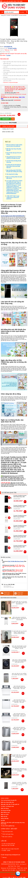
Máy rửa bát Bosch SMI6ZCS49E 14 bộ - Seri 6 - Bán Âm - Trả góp (19, 701)
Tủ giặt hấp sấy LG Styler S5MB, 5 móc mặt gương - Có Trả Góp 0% (19, 756)
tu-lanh (8, 15)
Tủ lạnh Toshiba (12, 48)
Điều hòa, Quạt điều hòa (7, 802)
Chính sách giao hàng (7, 834)
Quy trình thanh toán (7, 831)
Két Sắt (3, 820)
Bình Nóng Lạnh (5, 812)
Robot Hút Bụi (4, 818)
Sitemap (4, 857)
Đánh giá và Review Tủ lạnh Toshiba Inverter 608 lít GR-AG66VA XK (14, 145)
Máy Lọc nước (5, 814)
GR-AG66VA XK (8, 46)
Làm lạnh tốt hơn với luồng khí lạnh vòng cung (13, 161)
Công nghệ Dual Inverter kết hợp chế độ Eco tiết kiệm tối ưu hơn (13, 157)
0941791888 (13, 122)
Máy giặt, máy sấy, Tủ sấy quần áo (10, 804)
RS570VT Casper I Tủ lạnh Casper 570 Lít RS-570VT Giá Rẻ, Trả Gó (19, 783)
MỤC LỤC (8, 141)
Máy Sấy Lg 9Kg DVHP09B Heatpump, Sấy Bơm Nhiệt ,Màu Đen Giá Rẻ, (19, 661)
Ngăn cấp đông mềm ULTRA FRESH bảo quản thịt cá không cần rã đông (14, 170)
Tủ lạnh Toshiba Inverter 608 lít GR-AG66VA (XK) (12, 215)
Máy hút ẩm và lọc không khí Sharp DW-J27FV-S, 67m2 (19, 674)
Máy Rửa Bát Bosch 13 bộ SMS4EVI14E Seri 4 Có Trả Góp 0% (19, 742)
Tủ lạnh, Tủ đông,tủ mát (7, 806)
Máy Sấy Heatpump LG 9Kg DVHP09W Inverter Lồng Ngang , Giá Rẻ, (19, 647)
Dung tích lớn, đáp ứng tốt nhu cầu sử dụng (14, 153)
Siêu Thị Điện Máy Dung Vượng (16, 561)
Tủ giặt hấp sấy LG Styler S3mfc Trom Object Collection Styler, (19, 632)
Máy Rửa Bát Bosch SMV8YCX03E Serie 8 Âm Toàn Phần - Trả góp (19, 687)
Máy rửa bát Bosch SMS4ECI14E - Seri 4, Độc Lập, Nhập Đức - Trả (19, 728)
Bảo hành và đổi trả (7, 836)
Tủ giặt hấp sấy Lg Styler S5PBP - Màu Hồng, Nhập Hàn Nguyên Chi (19, 603)
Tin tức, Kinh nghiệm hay (7, 825)
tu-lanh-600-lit (14, 15)
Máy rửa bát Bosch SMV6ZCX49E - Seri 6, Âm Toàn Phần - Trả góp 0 (19, 715)
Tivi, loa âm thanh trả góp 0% (8, 800)
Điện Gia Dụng (5, 808)
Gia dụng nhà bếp (5, 810)
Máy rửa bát (4, 816)
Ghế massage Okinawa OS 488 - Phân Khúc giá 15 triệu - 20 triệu (19, 770)
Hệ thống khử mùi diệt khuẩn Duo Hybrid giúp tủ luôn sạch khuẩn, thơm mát (13, 166)
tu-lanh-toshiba (22, 15)
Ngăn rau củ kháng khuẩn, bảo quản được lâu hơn (14, 177)
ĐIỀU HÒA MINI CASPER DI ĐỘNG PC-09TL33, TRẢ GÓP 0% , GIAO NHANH (19, 618)
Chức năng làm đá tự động (12, 174)
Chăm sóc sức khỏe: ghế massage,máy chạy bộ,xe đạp (13, 823)
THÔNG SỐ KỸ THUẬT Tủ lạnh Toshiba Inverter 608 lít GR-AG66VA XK (12, 197)
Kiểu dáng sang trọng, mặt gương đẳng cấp (13, 149)
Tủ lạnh (8, 55)
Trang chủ (3, 15)
